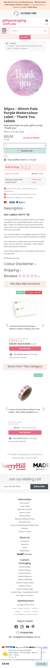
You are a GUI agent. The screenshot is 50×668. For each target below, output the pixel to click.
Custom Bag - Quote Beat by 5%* (24, 592)
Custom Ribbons (25, 576)
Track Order (25, 506)
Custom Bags (24, 567)
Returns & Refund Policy (24, 519)
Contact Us (24, 541)
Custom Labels (25, 573)
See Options (25, 348)
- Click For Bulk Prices (25, 428)
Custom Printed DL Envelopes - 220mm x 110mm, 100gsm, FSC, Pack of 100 (25, 328)
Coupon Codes (24, 532)
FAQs (25, 548)
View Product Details (18, 357)
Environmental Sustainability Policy (25, 525)
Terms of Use (24, 513)
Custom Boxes (25, 570)
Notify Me (26, 151)
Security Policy (25, 522)
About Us (24, 544)
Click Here (32, 7)
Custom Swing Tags (25, 589)
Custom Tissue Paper (25, 583)
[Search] (45, 31)
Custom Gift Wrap (24, 579)
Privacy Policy (24, 516)
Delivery (24, 528)
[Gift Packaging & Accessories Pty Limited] (16, 22)
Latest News (25, 551)
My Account (24, 503)
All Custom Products (24, 595)
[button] (7, 325)
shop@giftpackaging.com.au (26, 637)
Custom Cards (25, 586)
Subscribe (39, 487)
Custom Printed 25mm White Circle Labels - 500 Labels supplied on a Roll (24, 412)
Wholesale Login (36, 181)
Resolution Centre (24, 509)
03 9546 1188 (28, 13)
